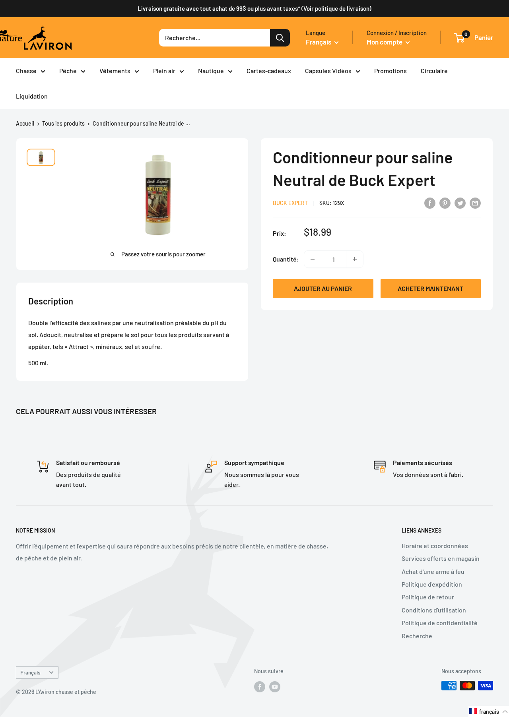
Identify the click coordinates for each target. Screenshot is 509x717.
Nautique (211, 70)
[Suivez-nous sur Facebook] (259, 686)
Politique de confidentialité (440, 622)
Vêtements (114, 70)
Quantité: (286, 259)
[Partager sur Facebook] (429, 202)
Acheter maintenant (430, 288)
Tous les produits (63, 123)
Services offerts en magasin (441, 558)
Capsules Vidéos (328, 70)
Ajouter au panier (323, 288)
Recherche (417, 635)
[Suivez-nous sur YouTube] (274, 686)
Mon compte (385, 42)
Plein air (164, 70)
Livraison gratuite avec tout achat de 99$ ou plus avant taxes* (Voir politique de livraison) (254, 8)
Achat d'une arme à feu (433, 571)
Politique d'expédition (432, 584)
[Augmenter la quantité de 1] (354, 259)
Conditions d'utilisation (434, 610)
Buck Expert (290, 203)
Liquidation (32, 96)
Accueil (25, 123)
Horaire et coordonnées (435, 545)
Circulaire (434, 70)
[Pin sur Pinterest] (445, 202)
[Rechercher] (280, 38)
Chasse (26, 70)
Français (30, 672)
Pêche (68, 70)
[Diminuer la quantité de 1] (312, 259)
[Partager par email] (475, 202)
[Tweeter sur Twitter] (460, 202)
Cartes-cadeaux (269, 70)
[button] (488, 711)
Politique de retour (428, 597)
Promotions (390, 70)
